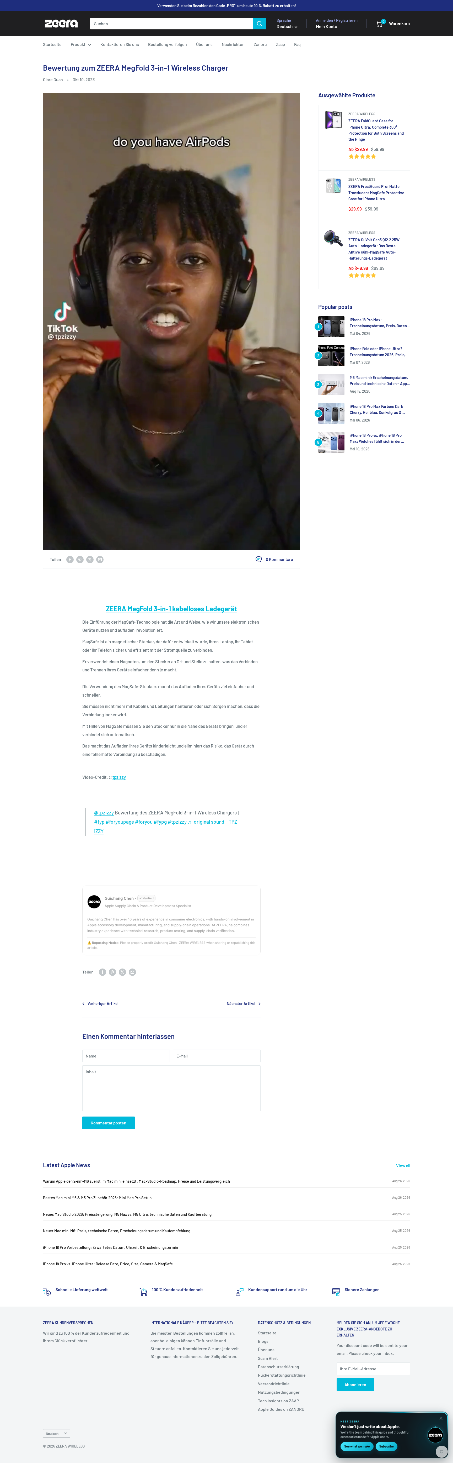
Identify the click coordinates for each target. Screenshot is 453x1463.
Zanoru (260, 44)
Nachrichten (233, 44)
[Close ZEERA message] (440, 1418)
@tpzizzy (104, 812)
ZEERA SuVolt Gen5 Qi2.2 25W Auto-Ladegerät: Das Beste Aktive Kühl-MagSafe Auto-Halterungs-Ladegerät (374, 248)
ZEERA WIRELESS (361, 114)
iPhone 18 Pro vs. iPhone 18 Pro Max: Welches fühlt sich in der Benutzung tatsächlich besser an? (379, 439)
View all (403, 1165)
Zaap (280, 44)
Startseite (52, 44)
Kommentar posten (108, 1122)
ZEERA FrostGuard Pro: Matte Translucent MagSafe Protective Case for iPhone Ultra (376, 192)
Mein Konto (326, 26)
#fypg (160, 822)
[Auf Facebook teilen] (70, 559)
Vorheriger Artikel (103, 1003)
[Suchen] (259, 23)
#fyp (99, 822)
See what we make (357, 1446)
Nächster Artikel (241, 1003)
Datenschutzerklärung (278, 1366)
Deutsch (52, 1433)
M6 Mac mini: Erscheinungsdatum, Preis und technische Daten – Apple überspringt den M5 (380, 381)
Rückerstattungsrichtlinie (282, 1374)
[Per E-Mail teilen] (100, 559)
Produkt (78, 44)
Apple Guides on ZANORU (281, 1409)
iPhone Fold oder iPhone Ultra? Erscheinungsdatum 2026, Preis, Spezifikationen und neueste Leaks (380, 352)
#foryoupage (120, 822)
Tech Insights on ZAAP (278, 1400)
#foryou (144, 822)
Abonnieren (355, 1384)
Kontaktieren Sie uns (119, 44)
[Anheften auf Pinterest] (80, 559)
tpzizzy (119, 777)
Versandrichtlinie (274, 1383)
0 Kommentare (279, 559)
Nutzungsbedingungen (279, 1392)
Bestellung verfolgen (167, 44)
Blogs (263, 1341)
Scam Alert (268, 1358)
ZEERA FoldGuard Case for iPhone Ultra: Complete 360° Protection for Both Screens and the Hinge (376, 129)
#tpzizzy (177, 822)
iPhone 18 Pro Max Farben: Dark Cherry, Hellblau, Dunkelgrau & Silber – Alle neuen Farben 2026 (376, 410)
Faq (297, 44)
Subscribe (386, 1446)
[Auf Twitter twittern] (90, 559)
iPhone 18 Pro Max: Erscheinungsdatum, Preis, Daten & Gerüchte (378, 323)
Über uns (204, 44)
